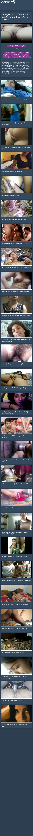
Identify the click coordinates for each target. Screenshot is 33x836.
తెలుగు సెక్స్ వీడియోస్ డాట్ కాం (21, 57)
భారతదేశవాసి (15, 54)
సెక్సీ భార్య (6, 57)
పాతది (20, 52)
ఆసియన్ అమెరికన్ (10, 52)
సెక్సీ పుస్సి (25, 54)
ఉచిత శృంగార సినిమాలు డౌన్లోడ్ (16, 45)
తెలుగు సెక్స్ (8, 2)
